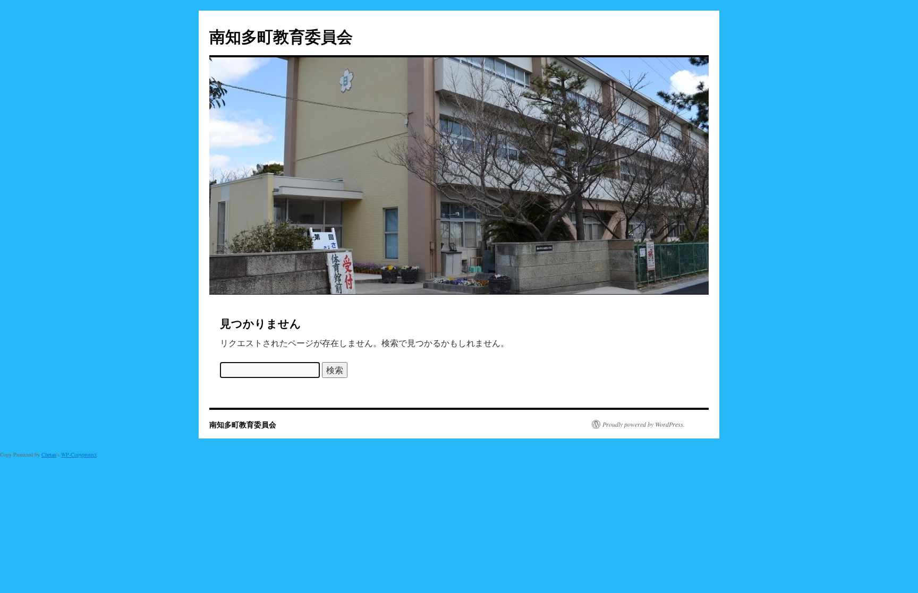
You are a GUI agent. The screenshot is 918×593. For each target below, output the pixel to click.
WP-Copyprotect (79, 454)
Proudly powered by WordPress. (643, 424)
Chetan (48, 454)
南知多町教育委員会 (281, 35)
